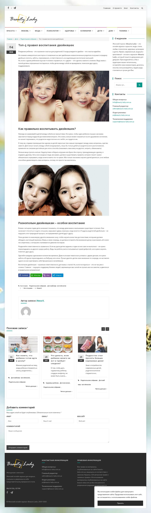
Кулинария (85, 31)
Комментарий (13, 426)
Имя (8, 416)
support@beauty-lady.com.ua (123, 122)
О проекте (117, 8)
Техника (123, 31)
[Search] (139, 85)
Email (45, 416)
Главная (106, 8)
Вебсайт (81, 416)
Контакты (134, 8)
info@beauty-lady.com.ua (122, 102)
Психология (53, 31)
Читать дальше (31, 386)
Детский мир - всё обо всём (56, 286)
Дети (99, 31)
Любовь (25, 31)
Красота (11, 31)
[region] (120, 497)
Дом (111, 31)
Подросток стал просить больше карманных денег (95, 358)
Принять (120, 503)
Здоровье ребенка (52, 383)
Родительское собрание (29, 39)
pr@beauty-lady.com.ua (121, 115)
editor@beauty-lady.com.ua (123, 109)
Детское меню (65, 383)
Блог (126, 8)
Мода (37, 31)
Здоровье (69, 31)
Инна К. (39, 288)
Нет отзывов (28, 288)
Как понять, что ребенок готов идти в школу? (26, 358)
